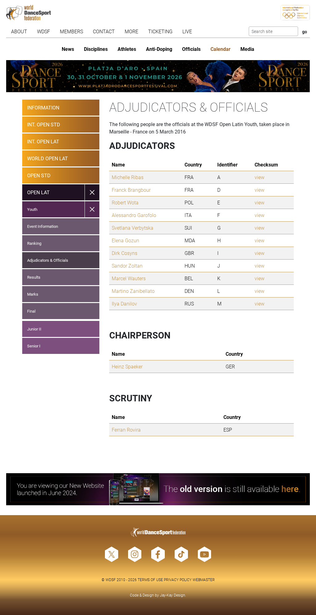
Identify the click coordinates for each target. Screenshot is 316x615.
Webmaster (204, 579)
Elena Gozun (125, 240)
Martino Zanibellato (133, 291)
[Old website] (158, 489)
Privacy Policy (178, 579)
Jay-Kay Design (172, 594)
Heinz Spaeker (127, 366)
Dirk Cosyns (124, 253)
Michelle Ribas (127, 177)
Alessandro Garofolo (134, 215)
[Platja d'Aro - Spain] (158, 76)
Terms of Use (150, 579)
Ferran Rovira (126, 429)
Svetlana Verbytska (132, 227)
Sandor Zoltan (127, 265)
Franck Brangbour (131, 190)
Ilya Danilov (124, 303)
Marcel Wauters (129, 278)
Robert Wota (125, 202)
